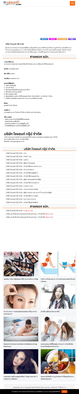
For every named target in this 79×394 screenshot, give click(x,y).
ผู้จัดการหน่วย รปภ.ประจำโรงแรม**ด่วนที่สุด (38, 192)
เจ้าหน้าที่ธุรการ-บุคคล (31, 196)
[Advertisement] (39, 22)
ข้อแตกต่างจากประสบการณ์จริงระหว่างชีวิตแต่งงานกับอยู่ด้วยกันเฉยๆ (20, 345)
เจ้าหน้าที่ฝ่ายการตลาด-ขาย (32, 166)
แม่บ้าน (26, 160)
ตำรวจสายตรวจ (29, 169)
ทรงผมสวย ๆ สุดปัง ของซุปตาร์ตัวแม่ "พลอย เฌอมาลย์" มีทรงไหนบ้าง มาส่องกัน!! (20, 377)
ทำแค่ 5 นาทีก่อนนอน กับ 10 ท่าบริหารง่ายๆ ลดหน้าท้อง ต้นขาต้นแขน (58, 280)
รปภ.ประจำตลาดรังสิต (31, 189)
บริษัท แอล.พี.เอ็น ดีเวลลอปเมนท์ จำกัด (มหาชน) (21, 214)
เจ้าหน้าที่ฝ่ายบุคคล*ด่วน (31, 176)
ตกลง (64, 391)
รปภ (25, 153)
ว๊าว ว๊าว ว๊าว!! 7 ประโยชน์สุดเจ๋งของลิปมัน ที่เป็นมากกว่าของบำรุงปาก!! (20, 312)
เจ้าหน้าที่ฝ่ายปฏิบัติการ (31, 173)
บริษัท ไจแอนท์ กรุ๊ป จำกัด (39, 149)
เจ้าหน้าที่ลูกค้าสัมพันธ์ (31, 202)
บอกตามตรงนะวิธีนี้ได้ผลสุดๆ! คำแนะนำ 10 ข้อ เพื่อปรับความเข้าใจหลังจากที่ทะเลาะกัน (57, 345)
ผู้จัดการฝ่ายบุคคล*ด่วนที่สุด (32, 179)
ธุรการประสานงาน (30, 199)
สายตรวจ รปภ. (28, 186)
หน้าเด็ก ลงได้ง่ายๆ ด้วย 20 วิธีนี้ (50, 311)
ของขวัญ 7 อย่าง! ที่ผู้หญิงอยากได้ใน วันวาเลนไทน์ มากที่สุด (21, 279)
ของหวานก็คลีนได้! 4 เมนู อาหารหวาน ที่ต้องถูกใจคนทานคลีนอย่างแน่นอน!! (57, 377)
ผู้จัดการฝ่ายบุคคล (29, 163)
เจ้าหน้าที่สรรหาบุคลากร (31, 183)
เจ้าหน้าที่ (45, 214)
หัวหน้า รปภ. (28, 156)
